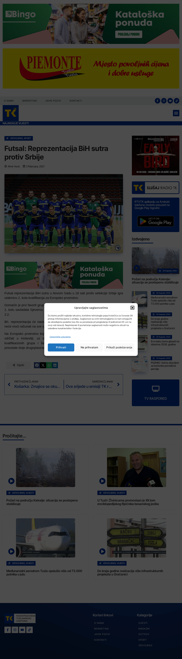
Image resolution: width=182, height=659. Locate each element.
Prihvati (61, 347)
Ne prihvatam (89, 347)
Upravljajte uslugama (60, 336)
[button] (132, 308)
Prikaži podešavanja (119, 347)
